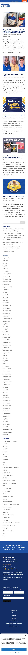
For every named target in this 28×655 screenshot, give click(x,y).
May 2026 (5, 266)
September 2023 (7, 350)
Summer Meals (7, 517)
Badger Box (6, 459)
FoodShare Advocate (8, 251)
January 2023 (6, 371)
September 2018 (7, 432)
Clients (5, 464)
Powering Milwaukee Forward (11, 504)
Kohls (4, 486)
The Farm (5, 520)
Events (14, 618)
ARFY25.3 (5, 454)
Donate (24, 1)
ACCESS (5, 36)
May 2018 (5, 434)
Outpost (5, 499)
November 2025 (7, 281)
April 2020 (5, 426)
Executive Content (8, 475)
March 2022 (6, 397)
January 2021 (6, 424)
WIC (4, 533)
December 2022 (7, 374)
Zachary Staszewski (9, 34)
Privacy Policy (18, 652)
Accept (14, 649)
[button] (26, 635)
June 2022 (5, 390)
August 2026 (6, 258)
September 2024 (7, 318)
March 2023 (6, 366)
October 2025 (6, 284)
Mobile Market (6, 491)
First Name (6, 590)
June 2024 (5, 326)
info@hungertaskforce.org (10, 569)
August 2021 (6, 416)
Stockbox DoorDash (8, 515)
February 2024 (7, 337)
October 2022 (6, 379)
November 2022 (7, 376)
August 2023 (6, 353)
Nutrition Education (8, 496)
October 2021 (6, 411)
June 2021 (5, 421)
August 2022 (6, 384)
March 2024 (6, 334)
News (9, 36)
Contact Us (14, 610)
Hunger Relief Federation (9, 483)
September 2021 (7, 413)
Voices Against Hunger (9, 525)
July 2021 (5, 419)
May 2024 (5, 329)
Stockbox (5, 512)
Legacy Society (7, 488)
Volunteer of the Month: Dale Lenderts (13, 196)
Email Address (7, 595)
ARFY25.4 (5, 457)
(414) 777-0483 (7, 564)
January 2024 (6, 339)
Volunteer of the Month (8, 200)
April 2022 (5, 395)
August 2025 (6, 289)
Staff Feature (6, 509)
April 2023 (5, 363)
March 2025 (6, 303)
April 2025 (5, 300)
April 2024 (5, 332)
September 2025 (7, 287)
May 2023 (5, 361)
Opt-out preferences (10, 652)
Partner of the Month (8, 501)
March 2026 (6, 271)
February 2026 (7, 273)
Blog (23, 77)
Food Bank (6, 478)
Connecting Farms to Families (11, 467)
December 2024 (7, 310)
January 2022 (6, 403)
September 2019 (7, 429)
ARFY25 (5, 446)
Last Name (17, 590)
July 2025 (5, 292)
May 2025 (5, 297)
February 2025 (7, 305)
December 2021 (7, 405)
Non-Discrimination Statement (14, 623)
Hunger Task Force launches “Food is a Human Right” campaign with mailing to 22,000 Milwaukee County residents (14, 31)
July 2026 (5, 260)
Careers (14, 612)
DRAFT (23, 118)
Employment (6, 472)
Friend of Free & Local (9, 480)
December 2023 (7, 342)
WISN (4, 536)
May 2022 (5, 392)
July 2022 (5, 387)
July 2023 (5, 355)
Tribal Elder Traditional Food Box (11, 523)
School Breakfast (7, 507)
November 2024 (7, 313)
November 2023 (7, 345)
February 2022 (7, 400)
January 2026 (6, 276)
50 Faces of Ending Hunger (10, 441)
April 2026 (5, 268)
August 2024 (6, 321)
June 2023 (5, 358)
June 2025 (5, 295)
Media (14, 615)
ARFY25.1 (5, 449)
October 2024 (6, 316)
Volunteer (5, 528)
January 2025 (6, 308)
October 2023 (6, 347)
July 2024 (5, 324)
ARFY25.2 (5, 451)
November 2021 (7, 408)
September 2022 (7, 382)
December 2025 (7, 279)
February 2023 (7, 368)
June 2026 (5, 263)
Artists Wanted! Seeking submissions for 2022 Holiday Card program (13, 156)
